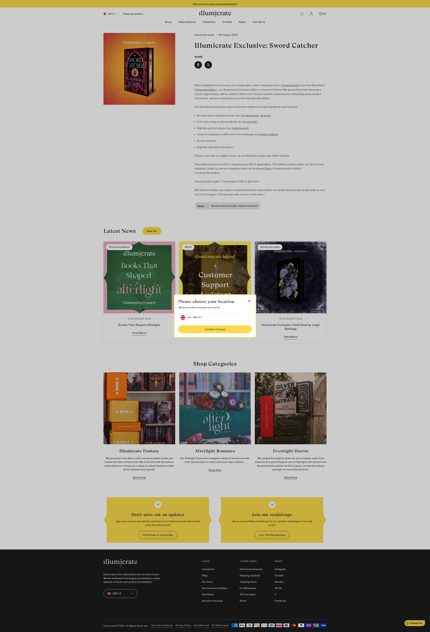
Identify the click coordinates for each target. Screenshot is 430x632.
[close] (249, 301)
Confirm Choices (215, 329)
